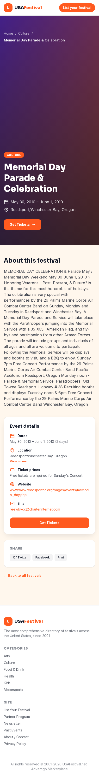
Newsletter (12, 723)
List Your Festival (17, 710)
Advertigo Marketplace (49, 769)
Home (8, 33)
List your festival (77, 8)
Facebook (42, 557)
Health (9, 676)
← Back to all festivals (23, 575)
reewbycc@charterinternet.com (35, 509)
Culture (24, 33)
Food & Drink (14, 669)
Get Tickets (20, 224)
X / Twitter (20, 557)
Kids (7, 683)
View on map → (21, 461)
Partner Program (17, 717)
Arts (7, 656)
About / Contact (16, 737)
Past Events (13, 730)
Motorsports (13, 690)
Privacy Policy (15, 744)
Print (60, 557)
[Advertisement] (49, 97)
